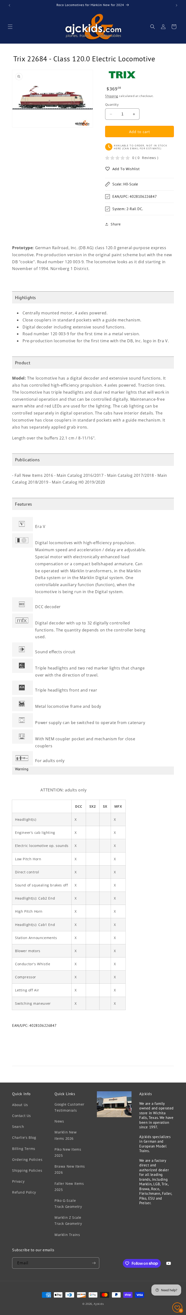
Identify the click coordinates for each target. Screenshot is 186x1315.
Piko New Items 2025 (67, 1152)
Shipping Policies (27, 1170)
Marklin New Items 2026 (65, 1135)
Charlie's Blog (24, 1137)
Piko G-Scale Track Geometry (68, 1203)
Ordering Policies (27, 1159)
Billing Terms (23, 1148)
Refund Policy (24, 1192)
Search (18, 1126)
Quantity (112, 104)
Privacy (18, 1181)
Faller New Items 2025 (69, 1186)
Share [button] (116, 224)
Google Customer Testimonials (69, 1107)
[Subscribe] (93, 1263)
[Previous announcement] (9, 5)
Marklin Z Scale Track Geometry (68, 1220)
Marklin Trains (67, 1234)
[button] (10, 26)
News (59, 1121)
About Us (20, 1104)
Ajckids (99, 1304)
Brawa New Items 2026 (69, 1169)
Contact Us (21, 1115)
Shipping (111, 96)
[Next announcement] (176, 5)
